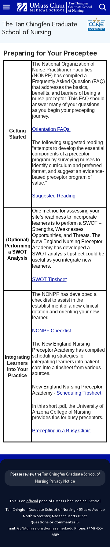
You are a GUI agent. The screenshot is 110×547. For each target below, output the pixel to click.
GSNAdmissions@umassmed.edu (45, 528)
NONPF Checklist (52, 330)
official (32, 501)
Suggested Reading (53, 195)
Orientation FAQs (51, 129)
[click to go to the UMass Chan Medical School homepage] (41, 7)
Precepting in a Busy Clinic (61, 430)
